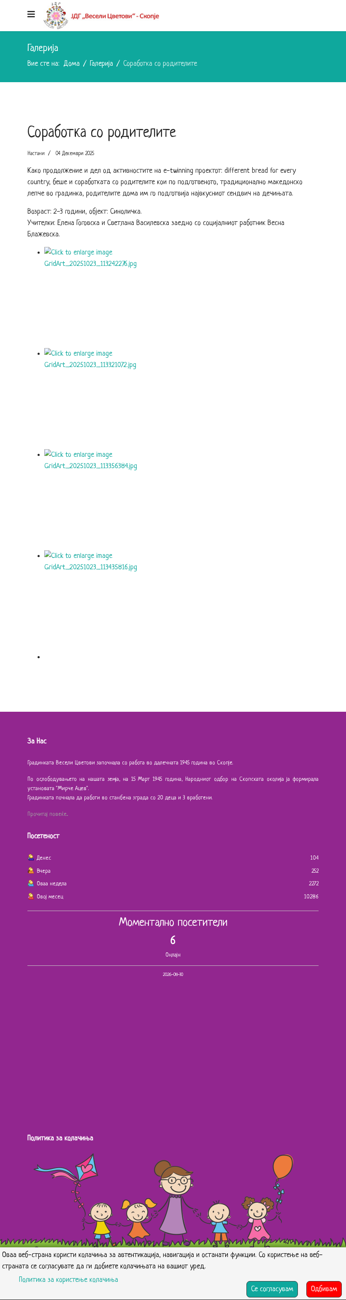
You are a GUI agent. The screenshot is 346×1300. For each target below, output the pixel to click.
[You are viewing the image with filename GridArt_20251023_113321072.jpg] (181, 398)
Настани (36, 154)
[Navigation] (31, 15)
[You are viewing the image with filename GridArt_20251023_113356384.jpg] (181, 499)
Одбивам (324, 1289)
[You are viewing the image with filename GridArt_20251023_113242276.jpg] (181, 297)
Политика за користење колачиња (68, 1280)
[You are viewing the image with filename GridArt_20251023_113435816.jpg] (181, 600)
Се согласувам (272, 1289)
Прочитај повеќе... (47, 814)
